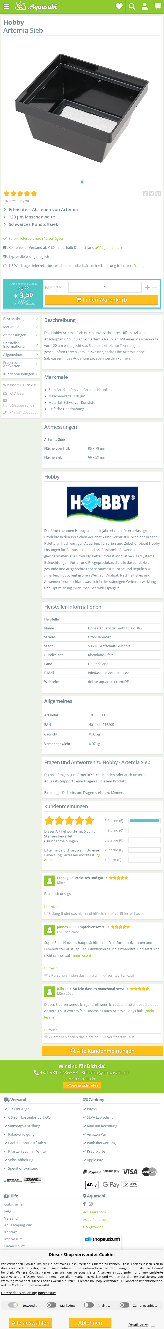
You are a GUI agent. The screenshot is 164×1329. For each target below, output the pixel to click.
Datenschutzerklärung (19, 1293)
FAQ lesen (17, 393)
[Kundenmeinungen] (20, 193)
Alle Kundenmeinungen (106, 1050)
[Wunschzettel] (119, 6)
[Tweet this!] (151, 194)
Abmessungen (14, 335)
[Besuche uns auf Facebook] (85, 1204)
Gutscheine (13, 1204)
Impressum (13, 1239)
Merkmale (11, 326)
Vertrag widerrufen (84, 1085)
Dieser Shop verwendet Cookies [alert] (82, 1254)
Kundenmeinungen (18, 374)
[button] (144, 6)
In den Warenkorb (104, 299)
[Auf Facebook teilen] (145, 194)
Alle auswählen (31, 1322)
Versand (30, 303)
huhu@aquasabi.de (18, 405)
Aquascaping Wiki (18, 1225)
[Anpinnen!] (158, 194)
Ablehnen (90, 1322)
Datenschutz (14, 1246)
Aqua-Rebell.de (95, 1219)
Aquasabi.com (94, 1212)
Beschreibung (14, 318)
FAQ (7, 1211)
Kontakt (10, 1232)
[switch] (13, 1305)
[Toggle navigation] (6, 6)
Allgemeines (13, 354)
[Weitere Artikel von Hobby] (102, 504)
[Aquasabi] (37, 6)
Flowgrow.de (93, 1227)
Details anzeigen (141, 1324)
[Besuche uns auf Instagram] (92, 1204)
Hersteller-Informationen (14, 345)
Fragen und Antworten (12, 364)
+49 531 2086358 (23, 412)
